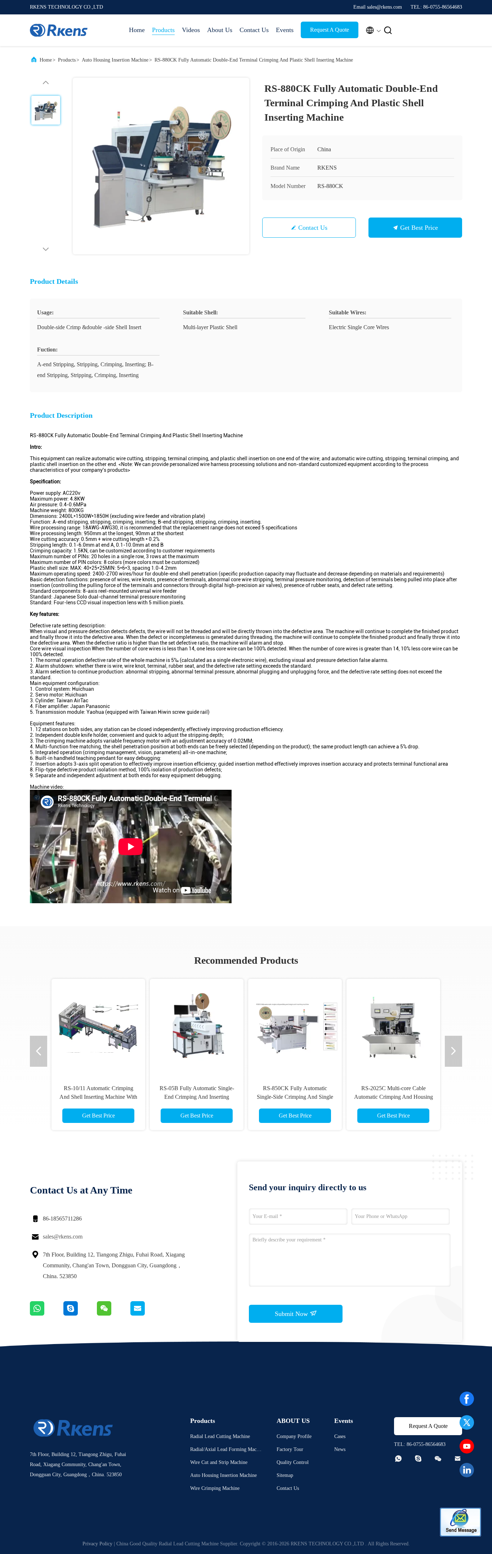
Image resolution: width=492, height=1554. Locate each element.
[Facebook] (467, 1398)
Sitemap (285, 1475)
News (339, 1449)
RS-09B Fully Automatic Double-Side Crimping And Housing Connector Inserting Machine (270, 1097)
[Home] (59, 30)
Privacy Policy (97, 1543)
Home (137, 29)
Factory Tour (290, 1449)
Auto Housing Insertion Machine (115, 60)
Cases (339, 1436)
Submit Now (292, 1313)
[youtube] (467, 1446)
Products (163, 29)
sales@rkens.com (62, 1236)
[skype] (80, 1314)
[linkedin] (467, 1470)
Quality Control (293, 1462)
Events (285, 29)
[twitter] (467, 1422)
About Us (219, 29)
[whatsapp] (46, 1314)
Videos (191, 29)
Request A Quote (329, 30)
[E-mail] (146, 1314)
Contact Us (254, 29)
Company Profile (294, 1436)
